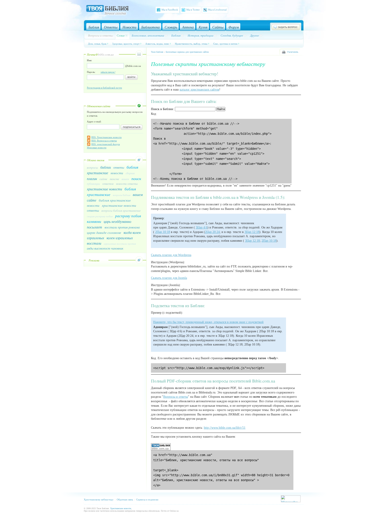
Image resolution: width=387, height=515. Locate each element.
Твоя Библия (157, 52)
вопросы (92, 167)
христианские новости (104, 189)
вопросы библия (121, 195)
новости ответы (127, 184)
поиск (136, 178)
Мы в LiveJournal (217, 9)
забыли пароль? (108, 72)
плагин (92, 178)
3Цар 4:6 (201, 227)
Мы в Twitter (193, 9)
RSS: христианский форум (105, 144)
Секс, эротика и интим (225, 43)
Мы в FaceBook (169, 9)
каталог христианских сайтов (199, 89)
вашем (125, 179)
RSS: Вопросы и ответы (104, 140)
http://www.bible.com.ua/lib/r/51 (224, 427)
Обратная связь (125, 499)
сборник (130, 173)
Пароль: (101, 72)
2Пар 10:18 (162, 232)
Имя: (89, 60)
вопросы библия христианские (121, 211)
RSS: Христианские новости (106, 137)
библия (132, 167)
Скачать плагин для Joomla (169, 278)
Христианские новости (120, 508)
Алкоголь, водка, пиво (157, 43)
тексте (114, 179)
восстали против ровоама (122, 227)
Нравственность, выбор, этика (191, 43)
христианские (97, 172)
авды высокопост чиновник (105, 248)
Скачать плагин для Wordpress (171, 255)
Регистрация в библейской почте (104, 87)
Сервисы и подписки (147, 499)
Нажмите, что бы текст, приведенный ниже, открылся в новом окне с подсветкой (208, 322)
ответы (118, 167)
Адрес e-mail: (94, 121)
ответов (108, 184)
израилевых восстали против (120, 243)
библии (105, 167)
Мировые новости (96, 147)
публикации (93, 183)
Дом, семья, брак (97, 43)
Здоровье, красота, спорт (126, 43)
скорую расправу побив (100, 216)
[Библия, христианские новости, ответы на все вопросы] (161, 449)
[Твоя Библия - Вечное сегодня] (107, 10)
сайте (103, 179)
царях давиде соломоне (104, 232)
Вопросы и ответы (175, 396)
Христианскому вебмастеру (99, 499)
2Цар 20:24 (212, 232)
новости (117, 173)
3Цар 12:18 (252, 232)
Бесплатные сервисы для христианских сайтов (187, 52)
